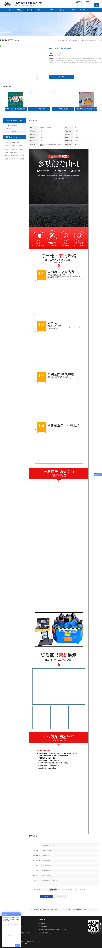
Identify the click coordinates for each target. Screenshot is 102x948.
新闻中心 (40, 10)
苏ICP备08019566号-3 (35, 942)
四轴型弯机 (84, 40)
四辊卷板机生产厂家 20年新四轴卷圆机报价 (86, 109)
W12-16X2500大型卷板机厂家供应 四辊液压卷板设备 (52, 929)
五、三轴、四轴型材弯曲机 (72, 40)
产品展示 (61, 40)
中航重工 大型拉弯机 (39, 109)
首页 (8, 10)
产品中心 (29, 10)
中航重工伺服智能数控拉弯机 (78, 909)
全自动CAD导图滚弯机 (15, 109)
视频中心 (61, 10)
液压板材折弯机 (43, 926)
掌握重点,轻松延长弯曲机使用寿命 (13, 146)
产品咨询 (61, 76)
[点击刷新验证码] (53, 889)
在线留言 (72, 10)
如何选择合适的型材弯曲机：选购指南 (14, 155)
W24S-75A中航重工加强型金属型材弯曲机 (46, 909)
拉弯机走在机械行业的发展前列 (13, 152)
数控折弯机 (42, 923)
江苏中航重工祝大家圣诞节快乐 (13, 142)
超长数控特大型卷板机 (45, 933)
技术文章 (51, 10)
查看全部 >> (15, 132)
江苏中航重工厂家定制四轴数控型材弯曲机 (62, 109)
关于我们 (19, 10)
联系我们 (82, 10)
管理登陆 (27, 943)
